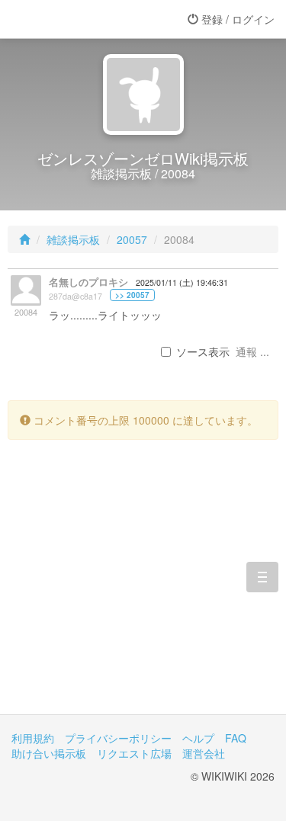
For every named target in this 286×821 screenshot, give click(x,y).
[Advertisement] (143, 588)
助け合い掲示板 (48, 753)
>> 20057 (132, 295)
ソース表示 (203, 351)
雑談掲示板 (73, 239)
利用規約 (32, 738)
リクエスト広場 (134, 753)
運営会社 (203, 753)
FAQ (235, 738)
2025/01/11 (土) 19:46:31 (182, 282)
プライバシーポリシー (118, 738)
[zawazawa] (72, 19)
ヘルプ (198, 738)
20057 (132, 239)
